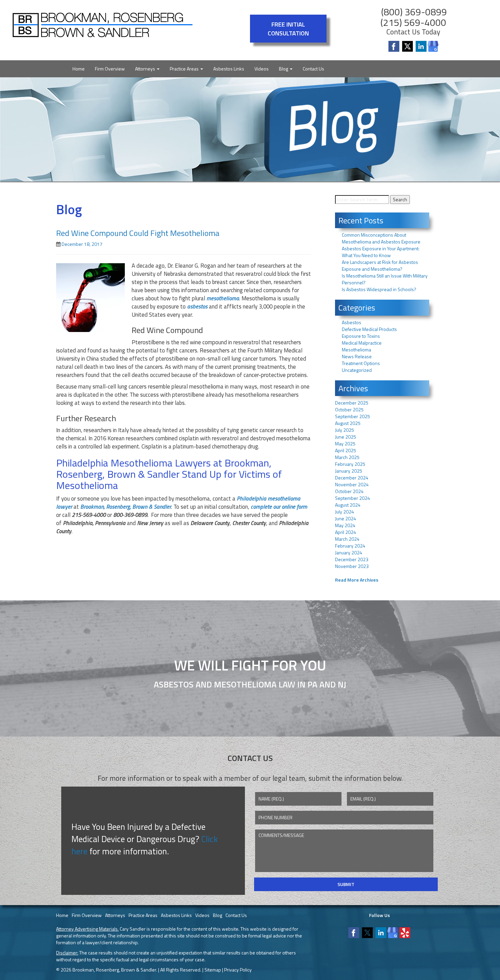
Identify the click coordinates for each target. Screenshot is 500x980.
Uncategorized (357, 370)
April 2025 (345, 450)
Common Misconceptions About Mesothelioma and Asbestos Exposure (381, 238)
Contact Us (313, 68)
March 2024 (347, 538)
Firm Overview (110, 68)
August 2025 (348, 423)
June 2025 (345, 436)
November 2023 (352, 566)
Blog (284, 68)
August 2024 (348, 504)
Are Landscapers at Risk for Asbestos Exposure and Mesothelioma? (380, 265)
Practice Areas (185, 68)
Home (78, 68)
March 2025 (347, 457)
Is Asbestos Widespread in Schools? (379, 289)
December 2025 (351, 402)
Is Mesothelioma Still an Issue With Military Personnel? (385, 279)
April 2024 (345, 532)
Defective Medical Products (369, 329)
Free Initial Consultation (288, 28)
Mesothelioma (356, 349)
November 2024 (352, 484)
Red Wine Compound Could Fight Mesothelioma (137, 233)
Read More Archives (356, 579)
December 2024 (351, 477)
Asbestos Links (228, 68)
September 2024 (352, 498)
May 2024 (345, 525)
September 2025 (352, 416)
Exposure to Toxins (361, 335)
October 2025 (349, 409)
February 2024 (350, 545)
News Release (357, 356)
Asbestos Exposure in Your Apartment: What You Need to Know (380, 252)
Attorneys (145, 68)
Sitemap (212, 969)
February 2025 (350, 464)
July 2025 (344, 429)
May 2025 (345, 443)
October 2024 (349, 491)
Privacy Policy (238, 969)
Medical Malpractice (362, 342)
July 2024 (344, 511)
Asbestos (351, 322)
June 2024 (345, 518)
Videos (261, 68)
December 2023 (351, 559)
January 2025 (348, 470)
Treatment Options (361, 363)
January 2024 (348, 552)
